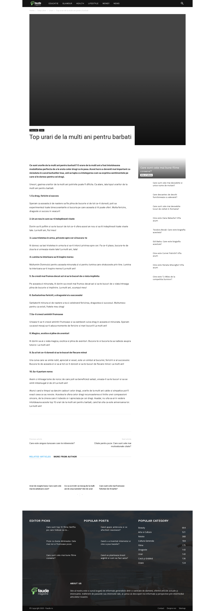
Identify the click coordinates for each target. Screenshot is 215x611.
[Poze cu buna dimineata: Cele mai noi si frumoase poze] (36, 545)
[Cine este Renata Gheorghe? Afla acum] (144, 267)
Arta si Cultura (146, 175)
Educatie (53, 3)
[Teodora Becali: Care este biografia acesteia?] (144, 232)
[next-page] (82, 495)
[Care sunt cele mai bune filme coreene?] (162, 165)
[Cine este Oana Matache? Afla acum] (144, 221)
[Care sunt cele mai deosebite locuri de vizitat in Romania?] (144, 209)
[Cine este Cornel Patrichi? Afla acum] (144, 256)
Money (106, 3)
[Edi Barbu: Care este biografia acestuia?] (144, 244)
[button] (182, 3)
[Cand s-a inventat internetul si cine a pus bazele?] (91, 545)
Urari (51, 10)
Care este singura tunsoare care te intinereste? (52, 443)
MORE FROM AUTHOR (65, 456)
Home (32, 10)
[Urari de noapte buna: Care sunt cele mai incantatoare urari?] (45, 472)
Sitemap (182, 608)
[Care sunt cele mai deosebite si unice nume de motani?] (144, 185)
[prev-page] (77, 495)
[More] (107, 155)
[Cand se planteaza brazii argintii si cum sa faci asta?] (91, 559)
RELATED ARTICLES (40, 456)
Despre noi (171, 608)
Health (80, 3)
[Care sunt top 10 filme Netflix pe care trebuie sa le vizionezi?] (36, 531)
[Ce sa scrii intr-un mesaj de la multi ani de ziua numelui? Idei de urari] (80, 472)
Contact (161, 608)
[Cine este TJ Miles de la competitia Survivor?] (144, 279)
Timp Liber (41, 10)
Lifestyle (93, 3)
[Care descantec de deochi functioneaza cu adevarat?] (144, 197)
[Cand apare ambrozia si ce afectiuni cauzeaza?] (91, 531)
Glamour (67, 3)
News (116, 3)
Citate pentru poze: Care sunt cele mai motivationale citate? (112, 445)
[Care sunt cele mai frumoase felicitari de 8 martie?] (115, 472)
